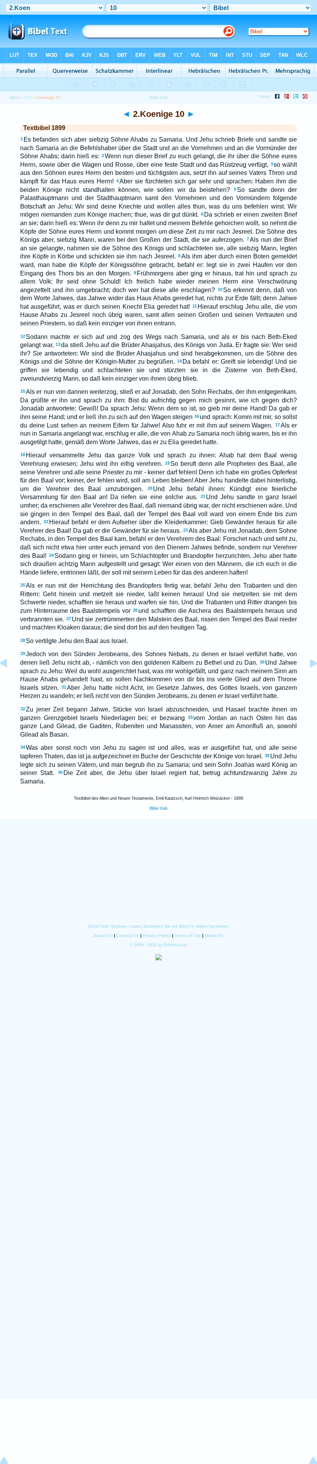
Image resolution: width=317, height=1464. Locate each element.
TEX (27, 97)
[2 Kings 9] (9, 680)
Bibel (14, 97)
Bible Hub (158, 808)
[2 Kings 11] (307, 680)
